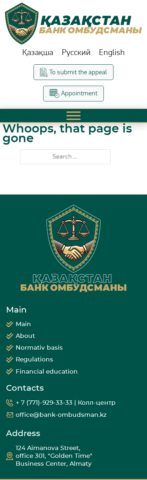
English (112, 52)
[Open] (73, 115)
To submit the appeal (78, 72)
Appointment (79, 93)
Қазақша (37, 52)
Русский (76, 52)
